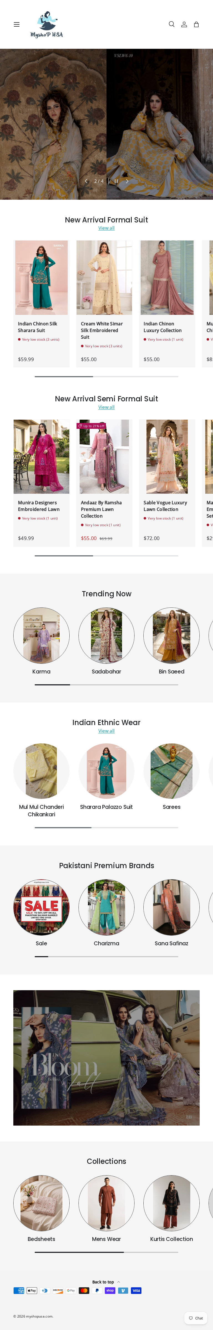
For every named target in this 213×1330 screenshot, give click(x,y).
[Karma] (41, 635)
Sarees (172, 807)
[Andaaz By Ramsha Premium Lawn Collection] (104, 457)
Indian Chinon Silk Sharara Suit (37, 327)
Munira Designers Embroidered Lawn (39, 506)
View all (106, 228)
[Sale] (41, 907)
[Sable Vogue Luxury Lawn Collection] (167, 457)
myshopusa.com (39, 1316)
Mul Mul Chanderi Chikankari (41, 810)
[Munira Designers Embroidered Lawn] (41, 457)
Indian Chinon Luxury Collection (163, 327)
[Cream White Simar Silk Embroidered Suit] (104, 277)
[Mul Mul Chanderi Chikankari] (41, 771)
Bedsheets (41, 1239)
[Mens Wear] (107, 1203)
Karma (41, 671)
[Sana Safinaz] (171, 907)
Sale (41, 943)
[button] (196, 24)
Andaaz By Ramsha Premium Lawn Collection (101, 509)
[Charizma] (107, 907)
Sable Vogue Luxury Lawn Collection (165, 506)
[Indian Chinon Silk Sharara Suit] (41, 277)
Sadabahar (106, 671)
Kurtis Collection (171, 1239)
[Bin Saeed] (171, 635)
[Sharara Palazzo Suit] (107, 771)
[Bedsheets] (41, 1203)
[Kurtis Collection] (171, 1203)
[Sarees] (171, 771)
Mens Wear (106, 1239)
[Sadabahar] (107, 635)
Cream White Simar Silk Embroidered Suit (102, 330)
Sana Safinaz (171, 943)
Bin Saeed (171, 671)
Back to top (103, 1282)
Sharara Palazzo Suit (106, 807)
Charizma (106, 943)
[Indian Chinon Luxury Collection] (167, 277)
